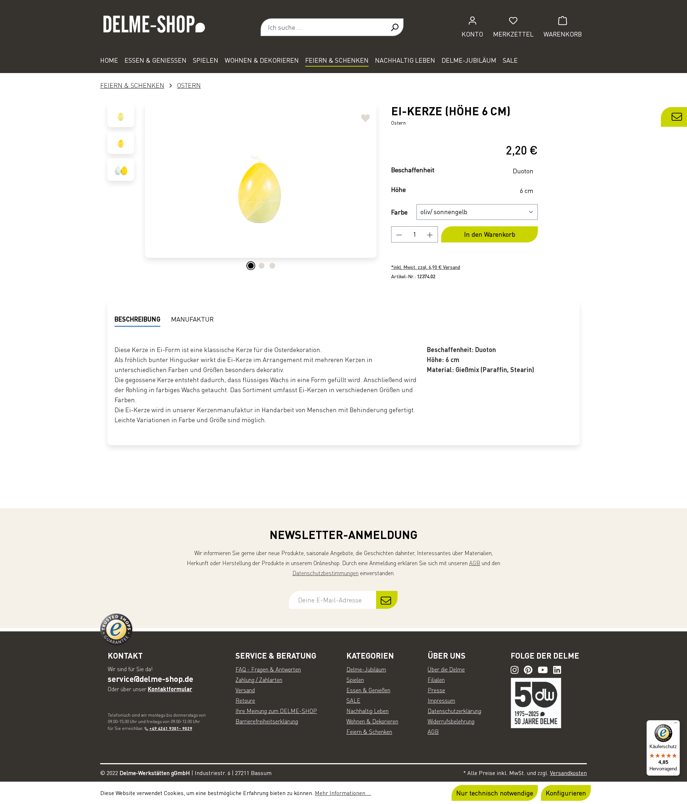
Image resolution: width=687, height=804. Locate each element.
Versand (245, 690)
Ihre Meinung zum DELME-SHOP (276, 710)
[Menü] (675, 724)
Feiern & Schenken (369, 731)
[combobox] (323, 27)
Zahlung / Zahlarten (258, 679)
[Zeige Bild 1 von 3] (251, 266)
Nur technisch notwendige (494, 793)
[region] (242, 188)
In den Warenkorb (489, 234)
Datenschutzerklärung (454, 710)
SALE (353, 700)
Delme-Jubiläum (366, 669)
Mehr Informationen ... (343, 792)
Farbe (399, 212)
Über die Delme (446, 669)
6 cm (526, 190)
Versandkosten (568, 772)
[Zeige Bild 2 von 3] (261, 266)
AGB (474, 563)
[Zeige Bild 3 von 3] (272, 266)
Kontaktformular (170, 688)
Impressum (441, 700)
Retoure (245, 700)
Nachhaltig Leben (367, 710)
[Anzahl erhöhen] (430, 234)
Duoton (523, 171)
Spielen (355, 679)
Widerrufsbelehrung (451, 721)
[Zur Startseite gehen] (154, 27)
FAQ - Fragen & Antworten (268, 669)
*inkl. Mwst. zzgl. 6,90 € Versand (425, 267)
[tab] (137, 319)
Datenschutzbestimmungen (325, 573)
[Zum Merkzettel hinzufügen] (365, 115)
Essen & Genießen (368, 690)
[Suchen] (395, 27)
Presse (436, 690)
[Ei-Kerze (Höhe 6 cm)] (261, 181)
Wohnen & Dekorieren (372, 721)
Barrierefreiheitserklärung (266, 721)
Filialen (436, 679)
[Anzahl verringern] (399, 234)
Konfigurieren (566, 793)
